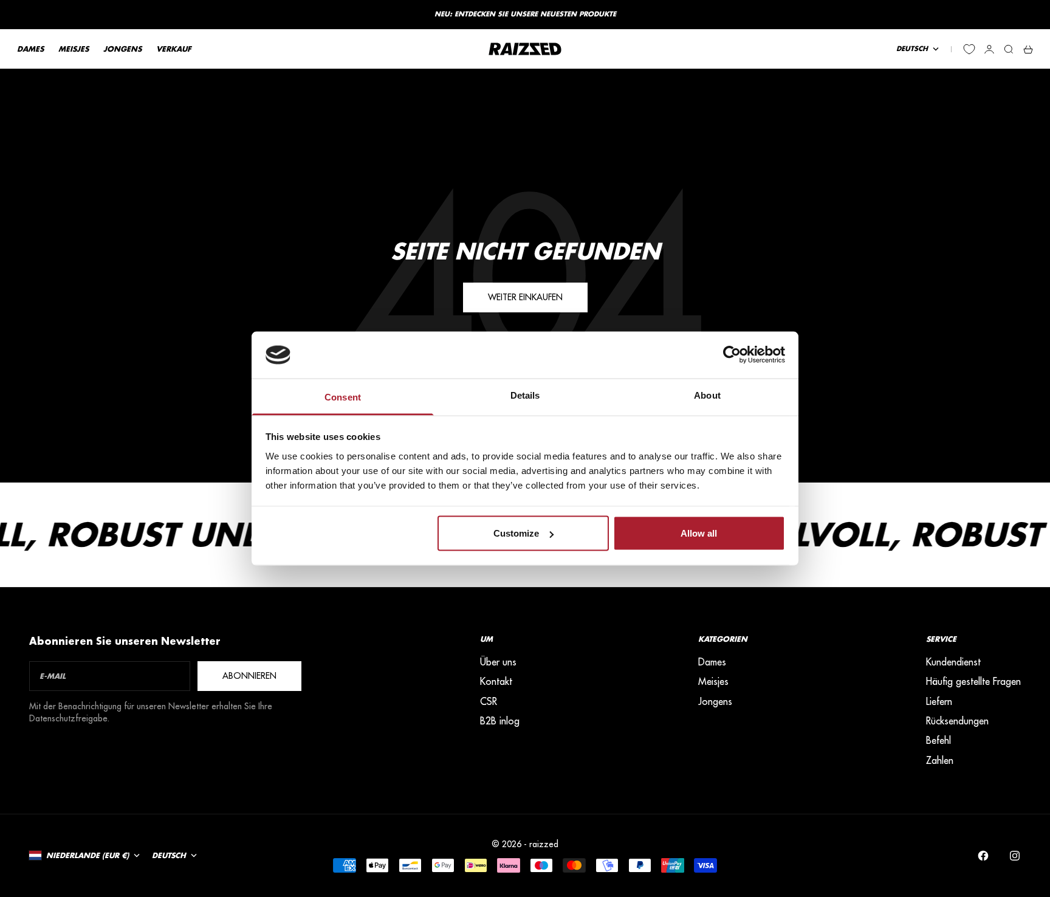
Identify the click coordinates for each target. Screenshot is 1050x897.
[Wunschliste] (969, 49)
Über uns (498, 662)
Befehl (938, 740)
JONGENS (122, 48)
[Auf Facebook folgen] (983, 856)
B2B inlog (500, 721)
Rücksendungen (957, 721)
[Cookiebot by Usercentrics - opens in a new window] (732, 355)
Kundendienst (953, 662)
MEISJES (73, 48)
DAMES (30, 48)
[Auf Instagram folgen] (1015, 856)
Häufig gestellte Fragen (973, 681)
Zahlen (939, 760)
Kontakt (496, 681)
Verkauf (173, 48)
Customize (516, 533)
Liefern (939, 701)
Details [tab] (525, 395)
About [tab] (707, 395)
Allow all (699, 533)
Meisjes (713, 681)
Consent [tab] (342, 396)
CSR (488, 701)
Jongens (715, 701)
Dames (712, 662)
